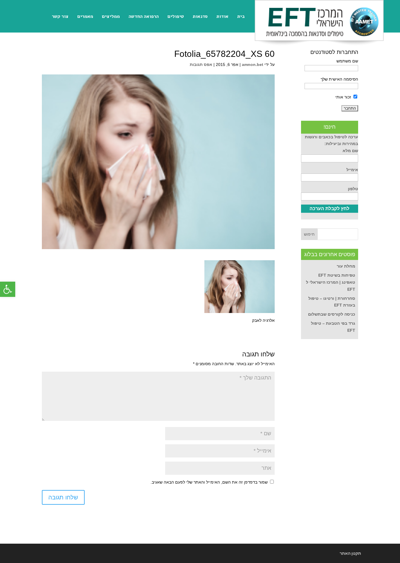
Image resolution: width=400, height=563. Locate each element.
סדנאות (200, 16)
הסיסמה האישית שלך (339, 79)
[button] (7, 289)
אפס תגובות (201, 64)
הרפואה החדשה (144, 16)
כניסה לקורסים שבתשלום (331, 314)
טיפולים (175, 16)
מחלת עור (346, 266)
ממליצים (111, 16)
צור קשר (60, 16)
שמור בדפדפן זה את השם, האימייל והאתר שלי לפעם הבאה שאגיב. (209, 482)
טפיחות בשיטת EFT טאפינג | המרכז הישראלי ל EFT (330, 282)
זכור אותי (343, 97)
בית (241, 16)
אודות (222, 16)
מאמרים (85, 16)
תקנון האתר (350, 553)
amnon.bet (252, 64)
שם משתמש (347, 61)
